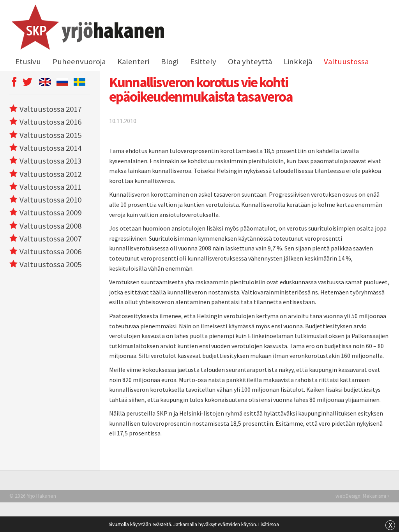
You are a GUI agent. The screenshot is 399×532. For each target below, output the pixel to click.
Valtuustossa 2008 (50, 226)
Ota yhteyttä (250, 61)
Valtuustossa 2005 (50, 264)
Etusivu (28, 61)
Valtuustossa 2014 (50, 148)
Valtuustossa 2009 (50, 213)
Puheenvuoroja (79, 61)
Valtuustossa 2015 (50, 135)
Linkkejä (298, 61)
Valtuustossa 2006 (50, 252)
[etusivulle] (86, 28)
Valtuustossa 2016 (50, 122)
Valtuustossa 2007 (50, 239)
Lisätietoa (268, 524)
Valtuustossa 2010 (50, 200)
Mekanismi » (376, 496)
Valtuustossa (346, 61)
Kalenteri (133, 61)
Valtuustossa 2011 (50, 187)
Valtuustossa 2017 (50, 109)
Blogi (169, 61)
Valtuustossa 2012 (50, 174)
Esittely (203, 61)
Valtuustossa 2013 (50, 161)
